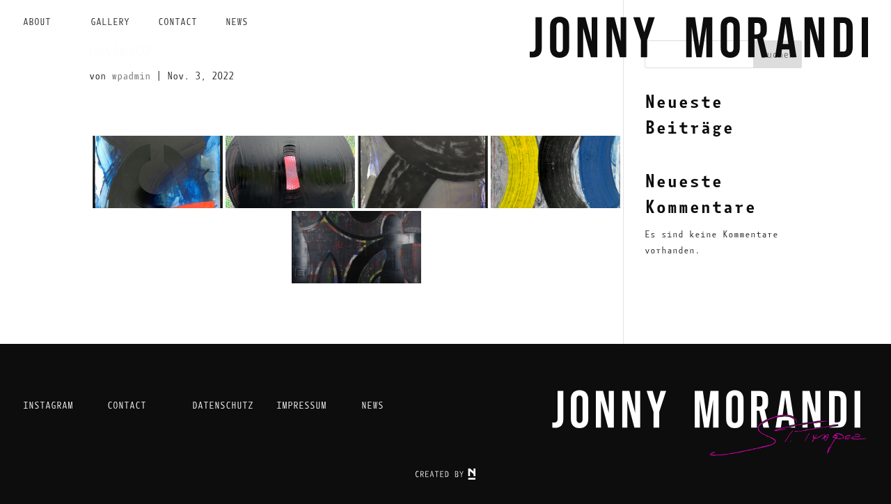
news (372, 405)
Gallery (109, 22)
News (237, 22)
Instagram (48, 405)
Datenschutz (222, 405)
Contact (177, 22)
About (37, 22)
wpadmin (130, 76)
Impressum (301, 405)
